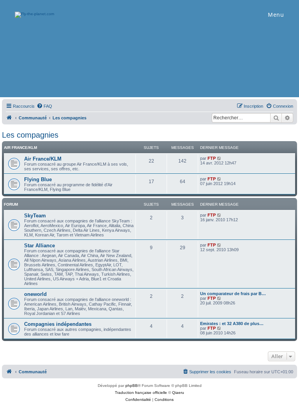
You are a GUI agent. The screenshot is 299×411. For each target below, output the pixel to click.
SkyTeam (35, 216)
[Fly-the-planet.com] (9, 117)
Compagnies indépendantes (57, 324)
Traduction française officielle (141, 392)
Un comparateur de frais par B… (233, 293)
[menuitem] (44, 106)
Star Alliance (39, 245)
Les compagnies (30, 135)
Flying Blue (38, 179)
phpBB (131, 385)
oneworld (35, 294)
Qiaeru (178, 392)
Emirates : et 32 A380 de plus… (232, 323)
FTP (212, 158)
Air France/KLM (20, 147)
